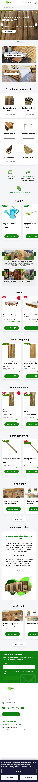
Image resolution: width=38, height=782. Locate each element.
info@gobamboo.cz (11, 699)
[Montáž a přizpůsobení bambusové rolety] (12, 615)
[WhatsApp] (17, 707)
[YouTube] (22, 707)
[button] (2, 25)
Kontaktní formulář (11, 714)
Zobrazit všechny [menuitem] (9, 114)
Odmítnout (9, 777)
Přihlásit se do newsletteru (11, 678)
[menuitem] (9, 109)
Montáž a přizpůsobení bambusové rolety (10, 625)
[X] (8, 707)
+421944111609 (10, 702)
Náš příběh (19, 571)
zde (31, 767)
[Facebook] (3, 707)
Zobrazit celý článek (13, 509)
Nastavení (19, 771)
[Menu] (35, 2)
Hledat (33, 7)
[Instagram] (12, 707)
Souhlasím (28, 777)
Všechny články (19, 519)
